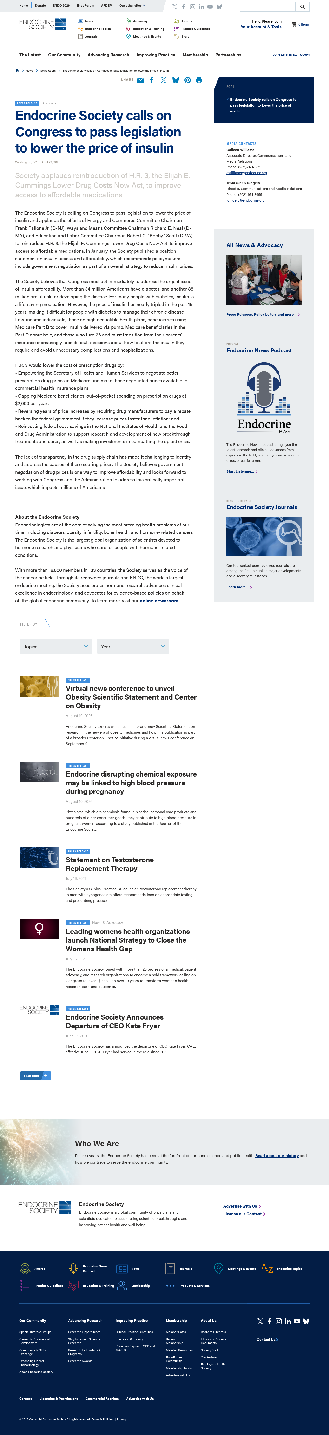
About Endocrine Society (36, 1372)
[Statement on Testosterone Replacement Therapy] (39, 857)
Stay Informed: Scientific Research (85, 1341)
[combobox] (267, 7)
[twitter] (260, 1321)
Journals (91, 36)
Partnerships (228, 54)
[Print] (199, 80)
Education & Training (148, 28)
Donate (40, 5)
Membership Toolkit (179, 1368)
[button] (302, 7)
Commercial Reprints (102, 1398)
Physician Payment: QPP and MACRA (135, 1348)
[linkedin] (297, 1321)
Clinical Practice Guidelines (134, 1332)
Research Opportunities (84, 1332)
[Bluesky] (175, 80)
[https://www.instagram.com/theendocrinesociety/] (278, 1321)
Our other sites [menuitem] (130, 5)
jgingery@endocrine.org (245, 200)
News (89, 21)
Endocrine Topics (98, 28)
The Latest (30, 54)
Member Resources (179, 1350)
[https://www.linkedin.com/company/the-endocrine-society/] (287, 1321)
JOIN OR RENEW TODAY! (291, 54)
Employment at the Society (213, 1366)
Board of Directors (213, 1332)
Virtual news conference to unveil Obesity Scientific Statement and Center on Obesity (131, 696)
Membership (195, 54)
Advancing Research (108, 54)
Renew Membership (174, 1341)
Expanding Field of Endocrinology (31, 1362)
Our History (209, 1357)
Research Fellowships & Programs (84, 1352)
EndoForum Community (174, 1359)
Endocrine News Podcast (95, 1269)
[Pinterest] (187, 80)
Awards (186, 21)
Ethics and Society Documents (213, 1341)
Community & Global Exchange (33, 1352)
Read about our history (277, 1155)
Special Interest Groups (35, 1332)
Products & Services (195, 1285)
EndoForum (85, 5)
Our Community (64, 54)
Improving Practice (156, 54)
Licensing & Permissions (58, 1398)
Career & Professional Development (34, 1341)
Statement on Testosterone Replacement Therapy (110, 863)
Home (23, 5)
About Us (209, 1320)
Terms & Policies (102, 1419)
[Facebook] (152, 80)
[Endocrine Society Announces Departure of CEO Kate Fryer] (39, 1010)
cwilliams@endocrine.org (246, 172)
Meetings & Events (147, 36)
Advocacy (140, 21)
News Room (48, 70)
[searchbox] (267, 7)
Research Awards (80, 1361)
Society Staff (209, 1350)
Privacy (121, 1419)
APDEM (106, 5)
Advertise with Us (178, 1375)
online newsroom (159, 600)
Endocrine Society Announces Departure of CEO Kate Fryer (115, 1020)
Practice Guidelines (195, 28)
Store (185, 36)
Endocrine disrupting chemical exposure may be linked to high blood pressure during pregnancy (131, 782)
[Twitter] (163, 80)
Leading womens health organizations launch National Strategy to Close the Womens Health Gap (128, 939)
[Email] (140, 80)
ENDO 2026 (61, 5)
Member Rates (176, 1332)
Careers (25, 1398)
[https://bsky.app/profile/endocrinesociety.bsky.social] (306, 1321)
